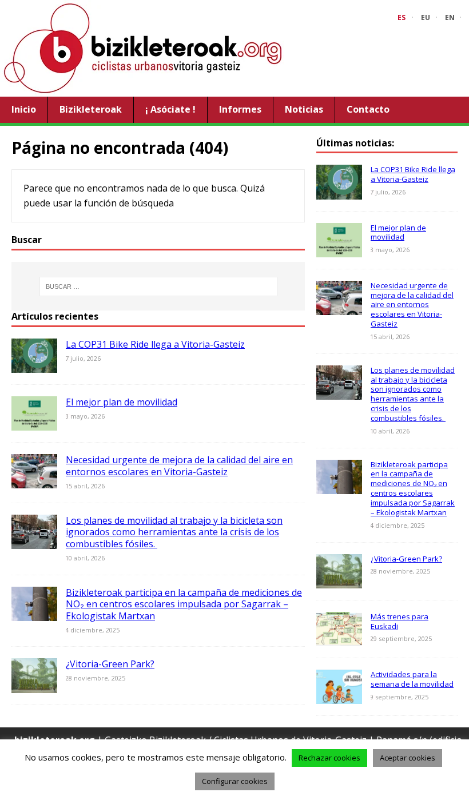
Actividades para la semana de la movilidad (412, 679)
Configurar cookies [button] (235, 781)
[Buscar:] (158, 286)
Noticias (304, 109)
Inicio (23, 109)
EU (425, 17)
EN (450, 17)
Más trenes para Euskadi (399, 621)
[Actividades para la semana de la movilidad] (339, 696)
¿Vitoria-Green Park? (110, 664)
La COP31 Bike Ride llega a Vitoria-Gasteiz (155, 344)
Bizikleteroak (90, 109)
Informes (240, 109)
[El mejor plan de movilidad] (34, 423)
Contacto (368, 109)
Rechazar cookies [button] (329, 758)
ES (402, 17)
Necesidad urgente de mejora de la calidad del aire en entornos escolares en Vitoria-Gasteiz (179, 465)
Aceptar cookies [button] (407, 758)
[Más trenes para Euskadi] (339, 638)
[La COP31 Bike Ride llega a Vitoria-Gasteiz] (34, 365)
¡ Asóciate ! (170, 109)
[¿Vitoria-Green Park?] (34, 685)
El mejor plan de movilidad (121, 402)
